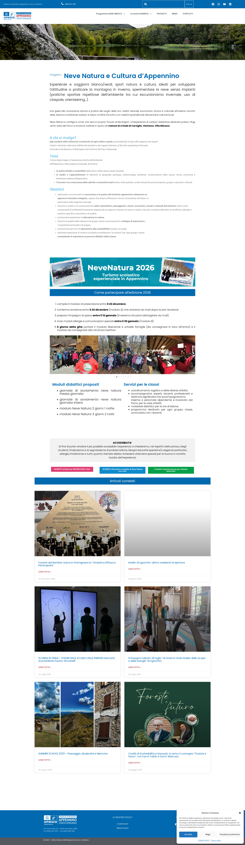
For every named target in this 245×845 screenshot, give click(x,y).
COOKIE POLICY (204, 840)
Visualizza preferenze (230, 834)
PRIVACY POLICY (122, 828)
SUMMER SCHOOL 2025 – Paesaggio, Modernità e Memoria (73, 753)
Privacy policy (216, 840)
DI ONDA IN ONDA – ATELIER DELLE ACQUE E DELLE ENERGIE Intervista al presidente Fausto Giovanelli (76, 659)
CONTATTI (188, 13)
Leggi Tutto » (44, 572)
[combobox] (163, 4)
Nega (207, 834)
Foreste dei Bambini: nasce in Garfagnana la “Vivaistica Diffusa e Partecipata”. (77, 564)
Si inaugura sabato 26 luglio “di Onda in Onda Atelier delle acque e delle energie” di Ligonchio (166, 659)
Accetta (188, 834)
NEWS (174, 13)
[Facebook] (213, 4)
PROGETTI (162, 13)
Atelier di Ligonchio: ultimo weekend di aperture (156, 562)
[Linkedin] (230, 4)
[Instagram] (218, 4)
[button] (240, 813)
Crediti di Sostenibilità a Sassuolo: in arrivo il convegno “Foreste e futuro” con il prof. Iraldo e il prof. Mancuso (167, 755)
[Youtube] (224, 4)
